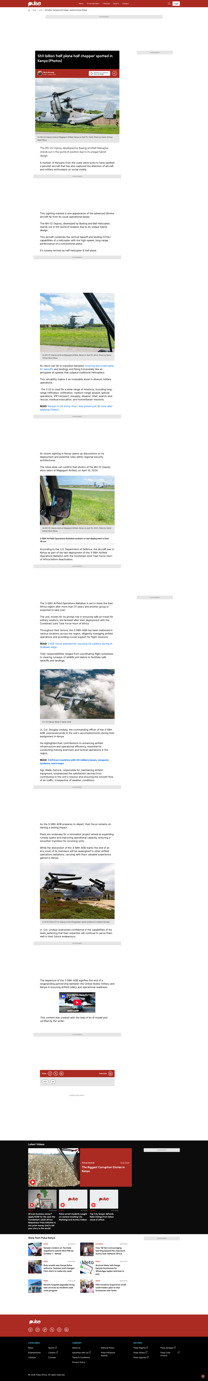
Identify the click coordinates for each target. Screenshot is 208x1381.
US (53, 1082)
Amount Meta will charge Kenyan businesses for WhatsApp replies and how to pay (110, 1269)
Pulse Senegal (166, 1348)
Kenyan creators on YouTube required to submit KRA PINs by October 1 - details (59, 1251)
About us (76, 1348)
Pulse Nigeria (139, 1348)
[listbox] (104, 1210)
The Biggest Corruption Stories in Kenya (103, 1169)
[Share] (114, 73)
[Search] (169, 3)
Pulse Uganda (139, 1357)
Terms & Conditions (81, 1357)
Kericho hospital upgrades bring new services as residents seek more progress (59, 1287)
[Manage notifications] (203, 1376)
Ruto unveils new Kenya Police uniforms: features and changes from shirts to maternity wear (59, 1268)
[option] (42, 1211)
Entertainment (93, 3)
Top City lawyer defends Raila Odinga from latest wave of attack (102, 1217)
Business (99, 1244)
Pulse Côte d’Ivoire (165, 1354)
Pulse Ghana (139, 1352)
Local (40, 10)
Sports (116, 3)
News (81, 3)
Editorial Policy (107, 1348)
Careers (125, 3)
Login (176, 4)
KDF (45, 1082)
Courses (52, 1357)
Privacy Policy (78, 1362)
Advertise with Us (80, 1352)
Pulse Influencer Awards (108, 1354)
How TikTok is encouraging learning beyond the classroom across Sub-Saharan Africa (110, 1251)
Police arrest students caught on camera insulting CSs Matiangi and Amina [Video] (73, 1217)
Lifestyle (106, 3)
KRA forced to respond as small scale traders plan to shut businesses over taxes (111, 1287)
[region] (104, 1210)
